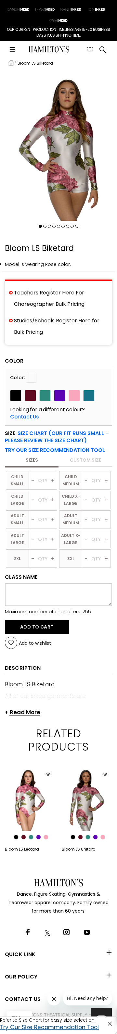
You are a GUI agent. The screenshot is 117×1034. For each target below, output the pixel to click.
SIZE (57, 437)
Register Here (57, 292)
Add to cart (37, 627)
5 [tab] (58, 226)
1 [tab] (40, 226)
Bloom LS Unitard (79, 849)
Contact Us (24, 416)
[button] (55, 450)
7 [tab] (67, 226)
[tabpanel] (58, 146)
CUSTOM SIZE (85, 460)
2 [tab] (44, 226)
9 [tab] (76, 226)
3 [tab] (49, 226)
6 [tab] (63, 226)
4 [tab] (54, 226)
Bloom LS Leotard (22, 849)
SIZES (32, 460)
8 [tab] (72, 226)
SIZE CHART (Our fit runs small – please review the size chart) (57, 437)
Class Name (21, 577)
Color (14, 361)
